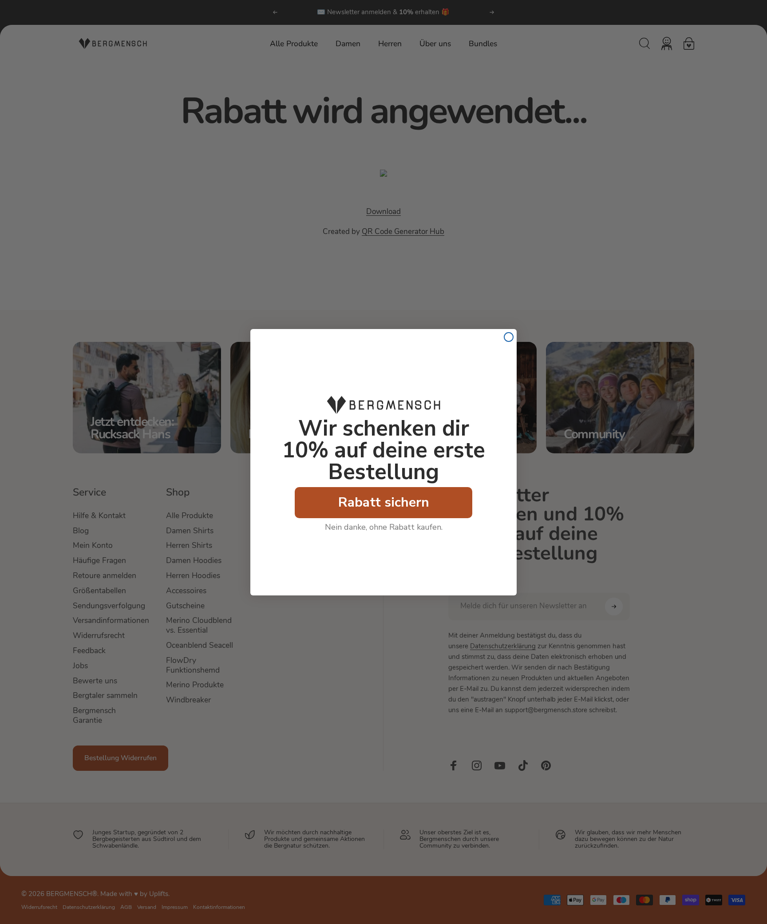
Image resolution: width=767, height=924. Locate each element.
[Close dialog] (508, 337)
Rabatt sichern (383, 502)
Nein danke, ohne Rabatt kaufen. (384, 527)
